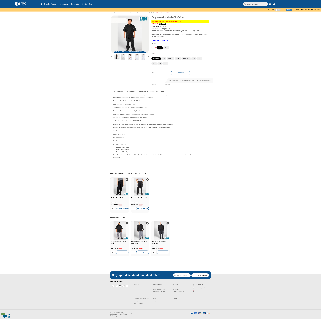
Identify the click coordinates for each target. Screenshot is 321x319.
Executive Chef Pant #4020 (139, 198)
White (159, 47)
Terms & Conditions (139, 303)
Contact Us (175, 298)
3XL (200, 58)
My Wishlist (176, 289)
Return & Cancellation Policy (141, 298)
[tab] (154, 84)
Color (153, 47)
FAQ (154, 301)
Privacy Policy (137, 301)
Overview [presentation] (153, 84)
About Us (136, 284)
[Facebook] (117, 286)
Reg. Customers (157, 284)
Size (152, 53)
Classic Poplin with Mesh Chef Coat (139, 242)
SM (164, 58)
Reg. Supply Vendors (159, 289)
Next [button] (148, 57)
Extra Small (156, 58)
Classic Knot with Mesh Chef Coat (159, 242)
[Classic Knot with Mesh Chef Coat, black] (160, 230)
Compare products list (178, 291)
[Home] (41, 4)
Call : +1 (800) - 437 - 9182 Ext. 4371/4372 (308, 9)
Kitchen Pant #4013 (117, 198)
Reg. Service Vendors (159, 291)
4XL (154, 63)
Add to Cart (180, 73)
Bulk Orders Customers (159, 287)
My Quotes (175, 287)
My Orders (175, 284)
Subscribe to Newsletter (200, 275)
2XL (194, 58)
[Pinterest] (123, 286)
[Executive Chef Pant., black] (140, 187)
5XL (160, 63)
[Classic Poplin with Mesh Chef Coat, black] (140, 230)
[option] (116, 57)
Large (177, 58)
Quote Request (138, 287)
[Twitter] (113, 286)
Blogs (154, 298)
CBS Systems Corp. (122, 314)
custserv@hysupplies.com (202, 287)
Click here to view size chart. (160, 40)
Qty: (153, 72)
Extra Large (186, 58)
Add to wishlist (127, 179)
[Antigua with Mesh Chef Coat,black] (119, 230)
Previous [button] (112, 57)
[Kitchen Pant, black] (119, 187)
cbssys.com (120, 316)
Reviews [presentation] (167, 84)
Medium (170, 58)
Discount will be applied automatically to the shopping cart (130, 51)
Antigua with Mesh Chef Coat (118, 242)
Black (166, 47)
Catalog (289, 9)
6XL (166, 63)
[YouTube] (127, 286)
